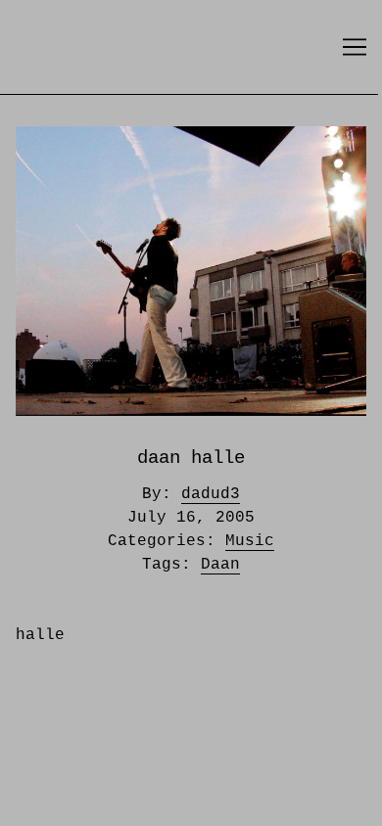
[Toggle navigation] (354, 47)
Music (249, 541)
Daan (220, 565)
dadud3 (210, 494)
